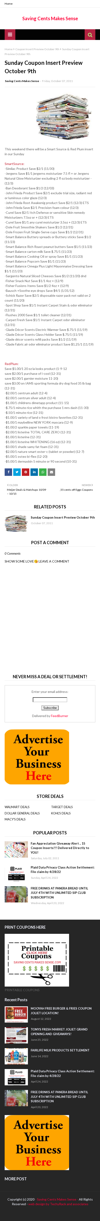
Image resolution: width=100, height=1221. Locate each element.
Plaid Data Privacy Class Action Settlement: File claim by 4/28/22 (62, 870)
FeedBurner (59, 716)
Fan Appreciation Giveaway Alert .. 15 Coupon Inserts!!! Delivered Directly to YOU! (60, 848)
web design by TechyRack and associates (58, 1204)
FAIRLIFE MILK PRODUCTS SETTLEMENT (60, 1050)
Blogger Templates (80, 1214)
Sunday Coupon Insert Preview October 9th (63, 517)
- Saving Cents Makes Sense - (57, 1199)
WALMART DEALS (17, 807)
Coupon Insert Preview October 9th (37, 49)
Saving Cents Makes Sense (50, 18)
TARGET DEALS (62, 807)
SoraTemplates (33, 1214)
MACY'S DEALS (15, 819)
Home (9, 3)
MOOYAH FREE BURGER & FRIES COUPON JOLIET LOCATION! (61, 1011)
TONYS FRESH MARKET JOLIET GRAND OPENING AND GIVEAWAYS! (59, 1031)
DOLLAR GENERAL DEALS (22, 813)
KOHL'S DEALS (61, 813)
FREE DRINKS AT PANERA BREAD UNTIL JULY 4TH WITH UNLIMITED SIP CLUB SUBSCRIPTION (59, 892)
